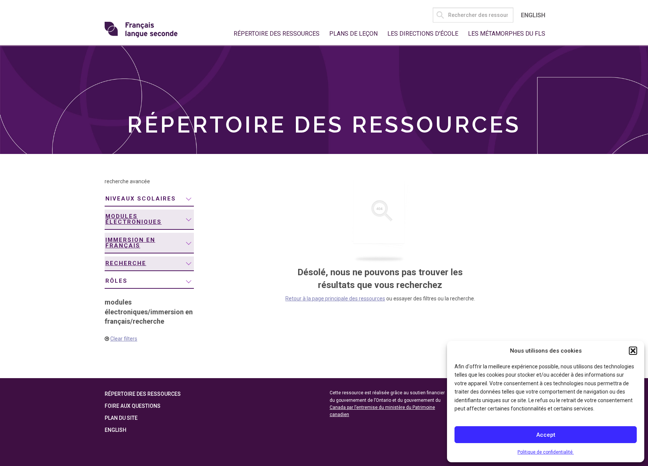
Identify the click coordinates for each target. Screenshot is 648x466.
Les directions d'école (422, 33)
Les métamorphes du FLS (506, 33)
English (533, 15)
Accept (545, 434)
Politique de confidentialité (546, 452)
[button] (633, 350)
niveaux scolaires (140, 198)
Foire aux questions (132, 406)
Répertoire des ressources (277, 33)
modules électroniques (133, 219)
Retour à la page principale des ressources (335, 299)
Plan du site (121, 418)
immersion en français (130, 243)
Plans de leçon (353, 33)
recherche (125, 263)
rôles (116, 280)
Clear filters (123, 339)
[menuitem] (149, 199)
